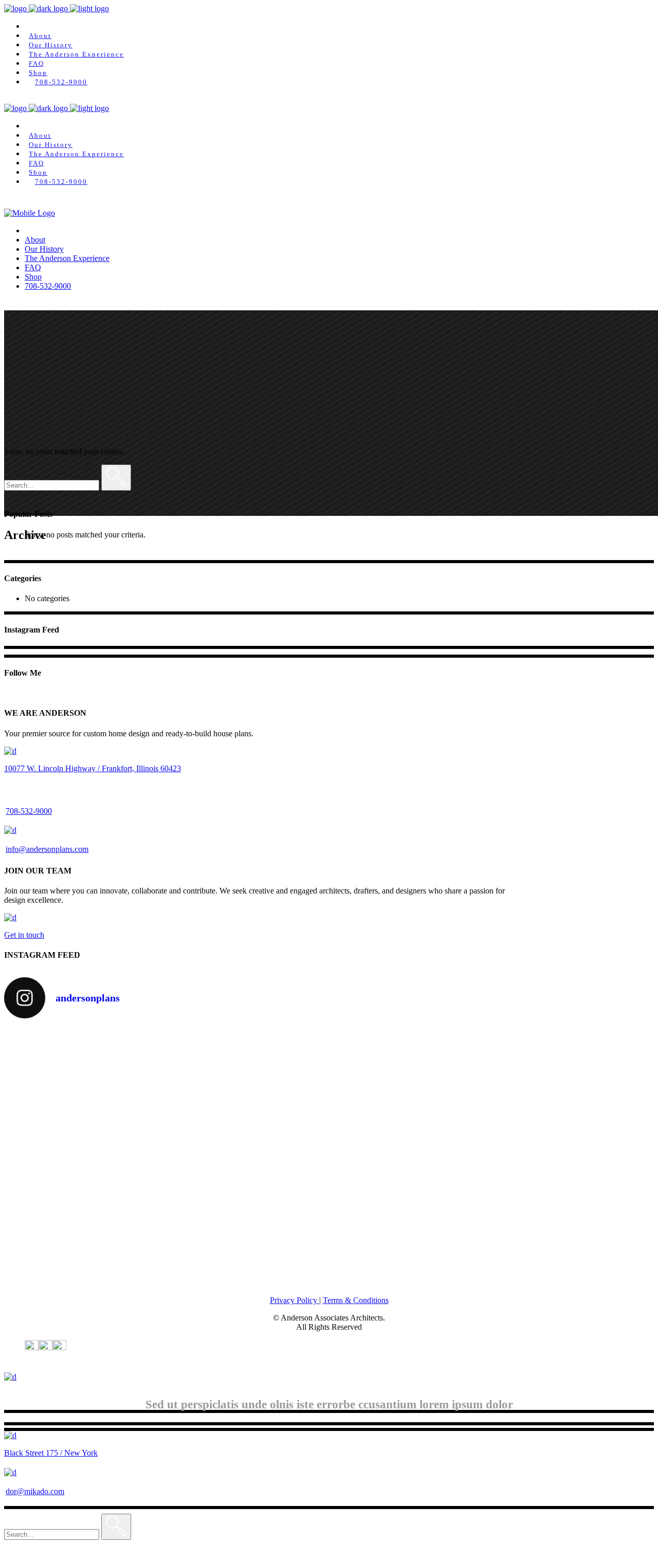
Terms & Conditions (356, 1300)
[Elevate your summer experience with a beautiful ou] (110, 1100)
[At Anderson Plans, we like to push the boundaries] (329, 1216)
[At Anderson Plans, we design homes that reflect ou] (110, 1225)
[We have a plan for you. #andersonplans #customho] (547, 1184)
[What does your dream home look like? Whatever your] (547, 1072)
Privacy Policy (294, 1300)
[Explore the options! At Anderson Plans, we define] (329, 1077)
